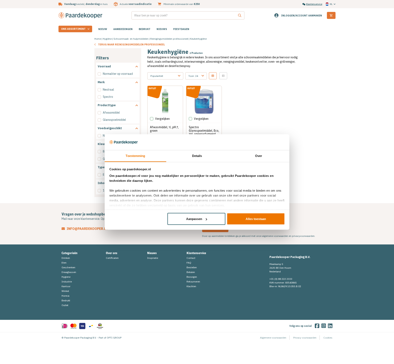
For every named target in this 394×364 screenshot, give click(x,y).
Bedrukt (144, 29)
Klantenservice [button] (196, 253)
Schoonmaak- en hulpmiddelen (130, 38)
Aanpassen (194, 219)
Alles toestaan (256, 219)
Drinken (66, 257)
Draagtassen (69, 272)
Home (97, 38)
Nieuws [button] (152, 253)
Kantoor (66, 286)
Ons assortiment (73, 28)
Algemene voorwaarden (273, 337)
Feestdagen (181, 29)
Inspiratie (152, 257)
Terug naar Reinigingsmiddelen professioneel (131, 44)
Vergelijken (162, 119)
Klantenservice (314, 4)
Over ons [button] (111, 253)
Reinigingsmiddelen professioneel (169, 38)
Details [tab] (197, 155)
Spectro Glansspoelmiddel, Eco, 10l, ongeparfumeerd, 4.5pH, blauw (204, 132)
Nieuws (162, 29)
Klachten (191, 286)
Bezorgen (192, 276)
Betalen (191, 272)
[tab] (118, 66)
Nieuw (102, 29)
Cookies (327, 337)
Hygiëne (107, 38)
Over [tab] (258, 155)
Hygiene (66, 276)
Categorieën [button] (69, 253)
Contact (191, 257)
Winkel (65, 291)
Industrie (67, 281)
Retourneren (193, 281)
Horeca (65, 295)
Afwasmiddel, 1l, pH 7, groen (164, 128)
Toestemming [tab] (135, 155)
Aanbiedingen (123, 29)
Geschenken (68, 267)
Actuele (136, 4)
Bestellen (192, 267)
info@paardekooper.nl (87, 229)
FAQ (189, 262)
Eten (64, 262)
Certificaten (112, 257)
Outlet (65, 305)
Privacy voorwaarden (304, 337)
